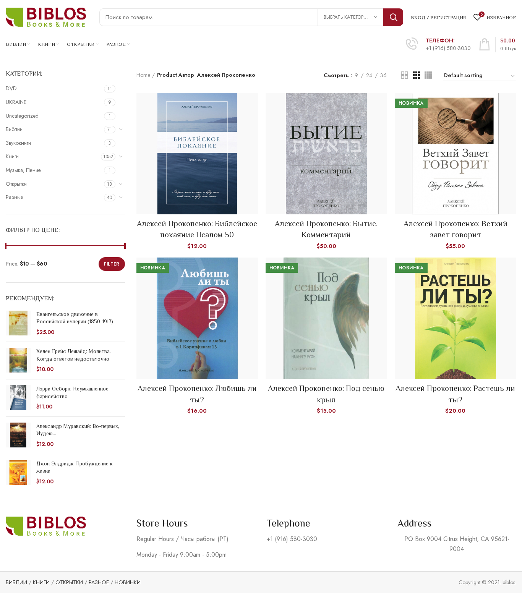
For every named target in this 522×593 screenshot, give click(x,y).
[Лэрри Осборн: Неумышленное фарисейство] (18, 398)
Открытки (16, 184)
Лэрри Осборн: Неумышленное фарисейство (72, 392)
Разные (14, 197)
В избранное (252, 122)
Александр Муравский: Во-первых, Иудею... (77, 430)
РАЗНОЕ (99, 582)
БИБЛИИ (16, 582)
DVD (11, 88)
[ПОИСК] (393, 17)
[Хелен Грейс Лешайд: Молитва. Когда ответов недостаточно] (18, 360)
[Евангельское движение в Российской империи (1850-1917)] (18, 323)
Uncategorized (22, 116)
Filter (112, 264)
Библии (14, 129)
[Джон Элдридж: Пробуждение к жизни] (18, 473)
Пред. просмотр (252, 105)
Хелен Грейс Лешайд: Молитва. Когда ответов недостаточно (73, 355)
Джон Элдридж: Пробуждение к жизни (74, 467)
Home (143, 75)
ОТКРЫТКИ (69, 582)
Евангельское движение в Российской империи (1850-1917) (74, 318)
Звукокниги (18, 143)
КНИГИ (41, 582)
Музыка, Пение (23, 170)
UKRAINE (16, 102)
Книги (12, 156)
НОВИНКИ (128, 582)
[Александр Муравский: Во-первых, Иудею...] (18, 435)
